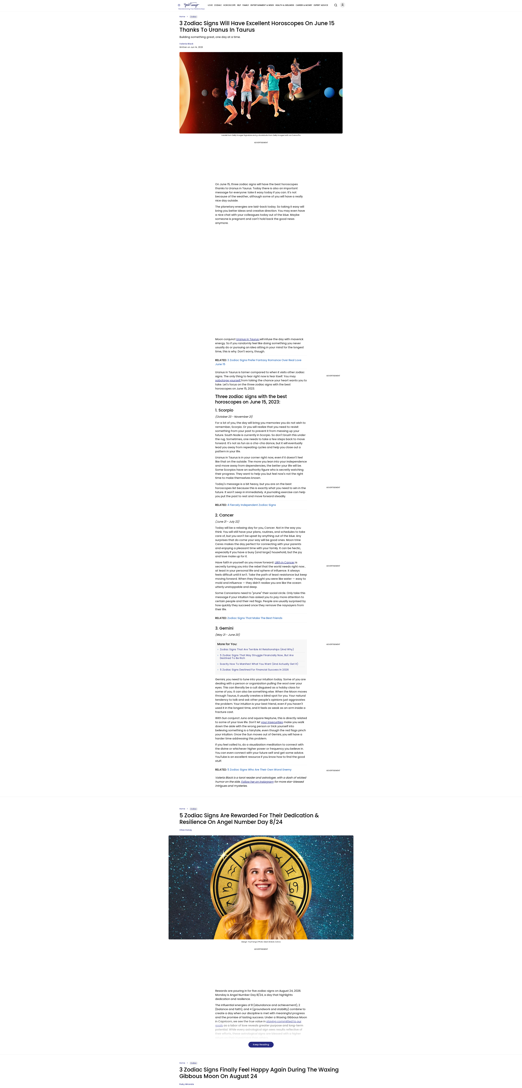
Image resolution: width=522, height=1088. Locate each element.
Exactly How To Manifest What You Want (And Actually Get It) (259, 663)
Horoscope (229, 5)
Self (239, 5)
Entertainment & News (262, 5)
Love (210, 5)
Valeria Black (186, 43)
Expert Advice (321, 5)
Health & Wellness (284, 5)
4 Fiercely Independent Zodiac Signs (251, 505)
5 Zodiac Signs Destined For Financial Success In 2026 (254, 669)
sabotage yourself (228, 380)
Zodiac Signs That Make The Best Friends (254, 618)
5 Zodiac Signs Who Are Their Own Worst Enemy (259, 770)
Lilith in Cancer (285, 562)
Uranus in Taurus (248, 339)
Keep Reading (261, 1044)
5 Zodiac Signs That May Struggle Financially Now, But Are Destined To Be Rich (257, 657)
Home (182, 16)
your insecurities (272, 722)
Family (246, 5)
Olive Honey (185, 830)
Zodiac (218, 5)
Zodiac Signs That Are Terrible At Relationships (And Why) (257, 649)
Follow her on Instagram (257, 782)
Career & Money (304, 5)
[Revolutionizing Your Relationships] (191, 5)
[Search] (335, 5)
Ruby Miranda (186, 1084)
